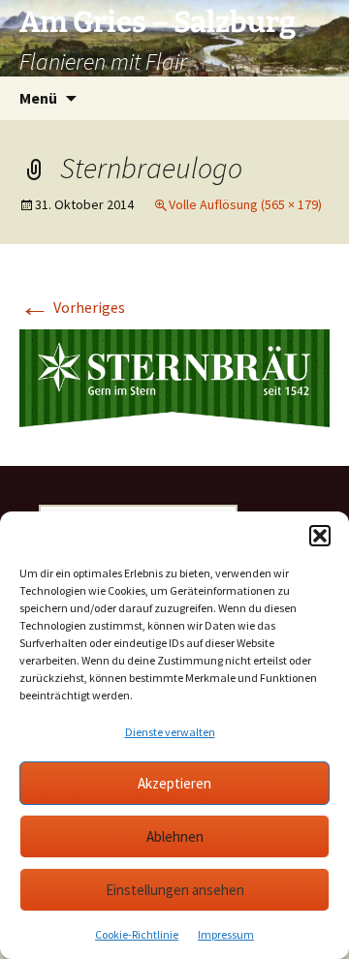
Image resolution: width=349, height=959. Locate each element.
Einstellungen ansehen (175, 890)
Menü (38, 98)
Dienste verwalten (170, 732)
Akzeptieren (174, 783)
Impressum (226, 934)
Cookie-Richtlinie (136, 934)
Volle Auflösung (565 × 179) (245, 204)
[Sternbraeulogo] (174, 377)
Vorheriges (72, 307)
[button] (320, 535)
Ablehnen (175, 836)
